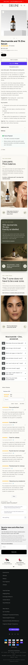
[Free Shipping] (13, 566)
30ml (3, 55)
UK (2, 652)
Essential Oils (6, 572)
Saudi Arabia (19, 655)
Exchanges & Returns (8, 596)
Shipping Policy (6, 593)
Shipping (8, 50)
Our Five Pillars (6, 611)
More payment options (14, 66)
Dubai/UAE (8, 655)
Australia (17, 652)
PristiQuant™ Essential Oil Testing (10, 614)
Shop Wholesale (6, 602)
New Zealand (23, 652)
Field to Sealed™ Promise (9, 617)
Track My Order (6, 590)
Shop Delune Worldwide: (14, 650)
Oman (16, 657)
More (14, 496)
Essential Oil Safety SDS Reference (11, 620)
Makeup (4, 578)
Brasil (14, 654)
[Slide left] (11, 38)
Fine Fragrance (6, 581)
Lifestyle (5, 584)
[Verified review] (12, 409)
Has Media (22, 403)
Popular (16, 403)
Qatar (13, 655)
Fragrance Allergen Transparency (10, 624)
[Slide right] (16, 38)
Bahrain (12, 657)
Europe (5, 652)
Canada (12, 652)
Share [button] (3, 149)
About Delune (6, 608)
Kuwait (24, 655)
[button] (2, 5)
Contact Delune (6, 599)
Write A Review (6, 387)
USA (9, 652)
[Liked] (25, 424)
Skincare (5, 575)
